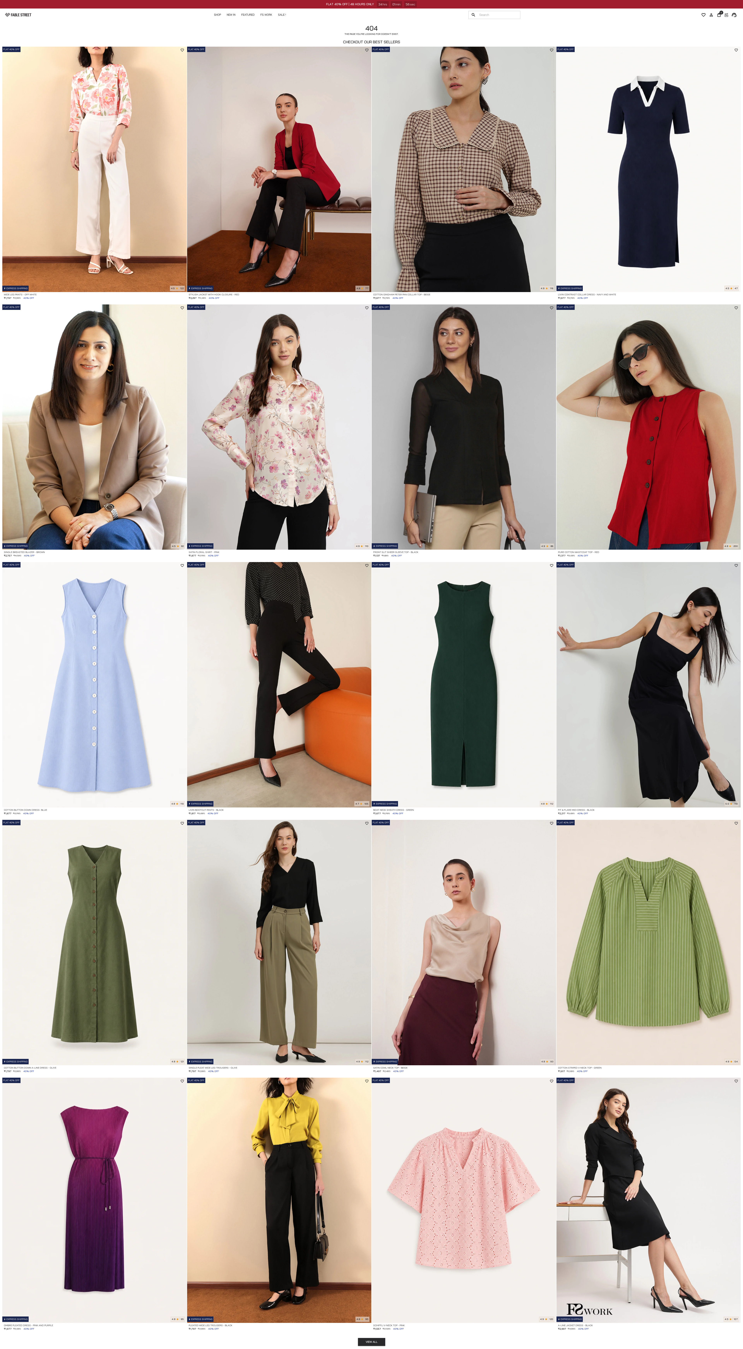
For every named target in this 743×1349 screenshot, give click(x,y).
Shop (217, 14)
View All (371, 1342)
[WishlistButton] (182, 50)
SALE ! (282, 14)
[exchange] (726, 14)
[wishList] (703, 15)
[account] (711, 15)
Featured (248, 14)
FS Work (266, 14)
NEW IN (231, 14)
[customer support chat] (734, 15)
